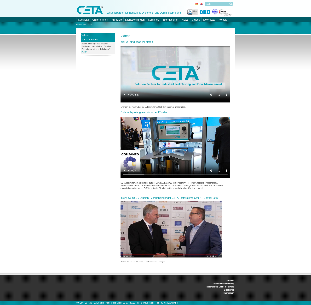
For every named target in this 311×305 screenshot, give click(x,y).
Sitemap (230, 281)
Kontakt (223, 19)
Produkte (116, 19)
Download (209, 19)
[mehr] (84, 52)
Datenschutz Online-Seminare (220, 287)
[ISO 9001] (192, 11)
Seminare (153, 19)
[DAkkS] (222, 11)
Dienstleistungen (135, 19)
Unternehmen (100, 19)
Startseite (83, 19)
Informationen (170, 19)
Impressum (229, 293)
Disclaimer (229, 290)
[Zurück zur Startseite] (90, 9)
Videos (196, 19)
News (185, 19)
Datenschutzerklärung (223, 284)
